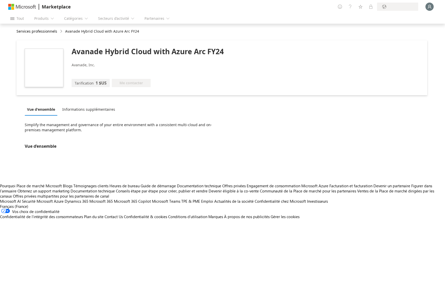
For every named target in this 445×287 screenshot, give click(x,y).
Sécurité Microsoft (37, 201)
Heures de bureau (124, 185)
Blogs (67, 185)
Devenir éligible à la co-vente (234, 190)
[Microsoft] (22, 7)
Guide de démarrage (158, 185)
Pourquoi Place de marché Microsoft (31, 185)
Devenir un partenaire (391, 185)
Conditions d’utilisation (187, 216)
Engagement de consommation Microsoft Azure (288, 185)
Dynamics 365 (76, 201)
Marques (215, 216)
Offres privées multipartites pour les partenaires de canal (61, 196)
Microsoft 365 (101, 201)
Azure (59, 201)
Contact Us (114, 216)
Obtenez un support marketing (44, 190)
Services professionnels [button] (36, 31)
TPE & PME (190, 201)
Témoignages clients (90, 185)
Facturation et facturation (350, 185)
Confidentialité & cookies (145, 216)
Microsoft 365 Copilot (132, 201)
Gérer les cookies (285, 216)
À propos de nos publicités (247, 216)
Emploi (207, 201)
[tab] (42, 109)
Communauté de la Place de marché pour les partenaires (308, 190)
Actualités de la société (234, 201)
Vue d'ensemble (41, 109)
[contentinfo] (62, 31)
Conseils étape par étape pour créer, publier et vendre (162, 190)
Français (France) (14, 206)
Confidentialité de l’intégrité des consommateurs (41, 216)
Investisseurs (317, 201)
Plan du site (94, 216)
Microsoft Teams (166, 201)
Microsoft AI (10, 201)
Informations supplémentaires (88, 109)
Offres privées (234, 185)
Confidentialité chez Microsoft (280, 201)
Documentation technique (199, 185)
